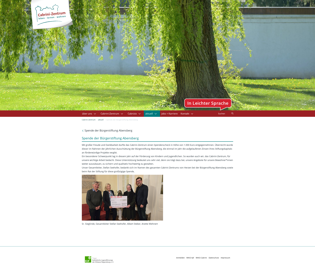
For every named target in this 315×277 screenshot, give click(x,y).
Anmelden (180, 258)
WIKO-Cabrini (201, 258)
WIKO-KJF (190, 258)
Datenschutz (214, 258)
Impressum (225, 258)
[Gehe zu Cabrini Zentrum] (52, 14)
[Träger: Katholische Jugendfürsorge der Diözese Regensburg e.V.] (99, 259)
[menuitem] (90, 113)
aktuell (101, 120)
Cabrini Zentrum (88, 120)
